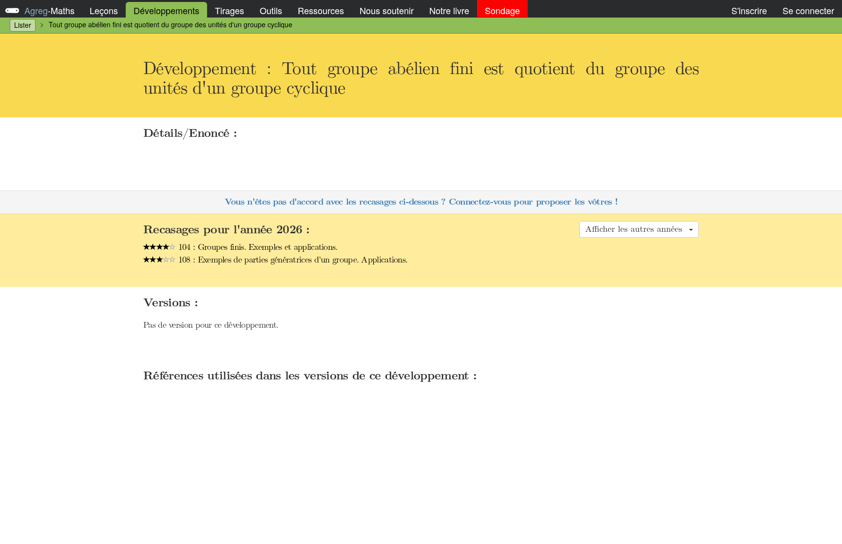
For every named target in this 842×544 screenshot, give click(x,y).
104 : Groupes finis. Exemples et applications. (257, 247)
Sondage (502, 10)
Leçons (104, 10)
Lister (22, 25)
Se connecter (808, 10)
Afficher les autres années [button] (636, 229)
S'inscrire (749, 10)
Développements (166, 10)
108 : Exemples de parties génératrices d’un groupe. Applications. (292, 259)
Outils (271, 10)
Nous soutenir (387, 10)
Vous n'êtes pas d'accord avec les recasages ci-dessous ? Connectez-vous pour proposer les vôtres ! (421, 201)
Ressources (321, 10)
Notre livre (449, 10)
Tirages (229, 10)
